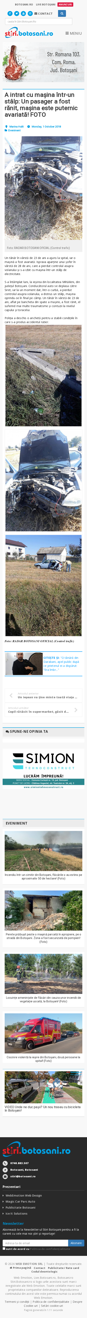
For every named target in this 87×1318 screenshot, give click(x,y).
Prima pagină (21, 1267)
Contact (39, 1268)
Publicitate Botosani (20, 1207)
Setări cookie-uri (52, 1306)
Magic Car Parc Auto (20, 1201)
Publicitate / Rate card (63, 1268)
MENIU (75, 33)
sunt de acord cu (37, 1249)
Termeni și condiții (17, 1302)
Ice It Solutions (16, 1213)
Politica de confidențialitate (50, 1249)
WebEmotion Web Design (24, 1195)
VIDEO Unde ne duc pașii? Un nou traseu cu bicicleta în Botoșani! (43, 1109)
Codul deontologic (44, 1271)
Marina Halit (17, 126)
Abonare (76, 1243)
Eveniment (14, 130)
